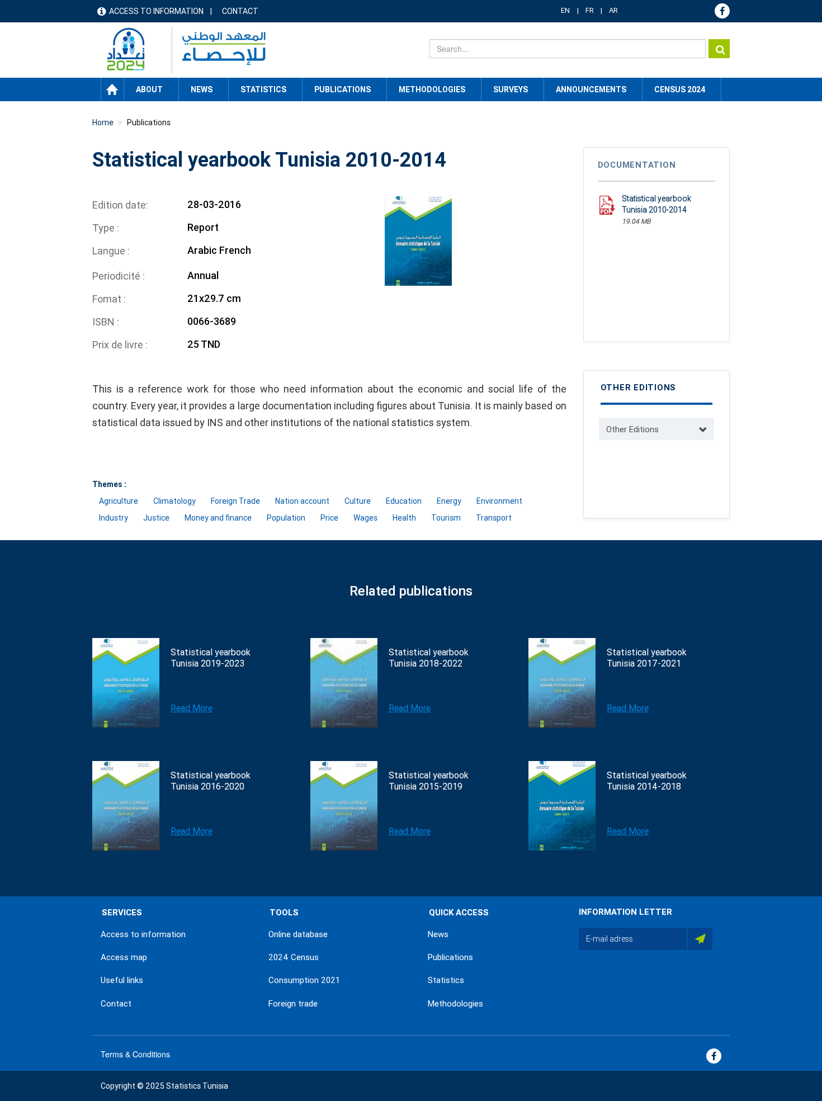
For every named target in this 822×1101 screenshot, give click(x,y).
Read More (191, 708)
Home (112, 89)
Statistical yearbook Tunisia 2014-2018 (647, 781)
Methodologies (455, 1004)
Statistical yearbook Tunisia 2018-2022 (429, 658)
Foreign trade (293, 1004)
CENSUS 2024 (679, 89)
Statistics (446, 980)
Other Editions (632, 429)
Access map (124, 957)
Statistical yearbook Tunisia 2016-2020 (211, 781)
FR (589, 10)
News (438, 934)
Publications (342, 89)
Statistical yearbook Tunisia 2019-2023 (211, 658)
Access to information (156, 11)
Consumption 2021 (304, 980)
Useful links (122, 980)
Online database (298, 934)
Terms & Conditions (135, 1054)
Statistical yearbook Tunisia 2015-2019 (429, 781)
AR (613, 10)
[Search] (719, 48)
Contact (240, 11)
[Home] (181, 50)
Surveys (510, 89)
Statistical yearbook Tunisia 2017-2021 (647, 658)
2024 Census (293, 957)
